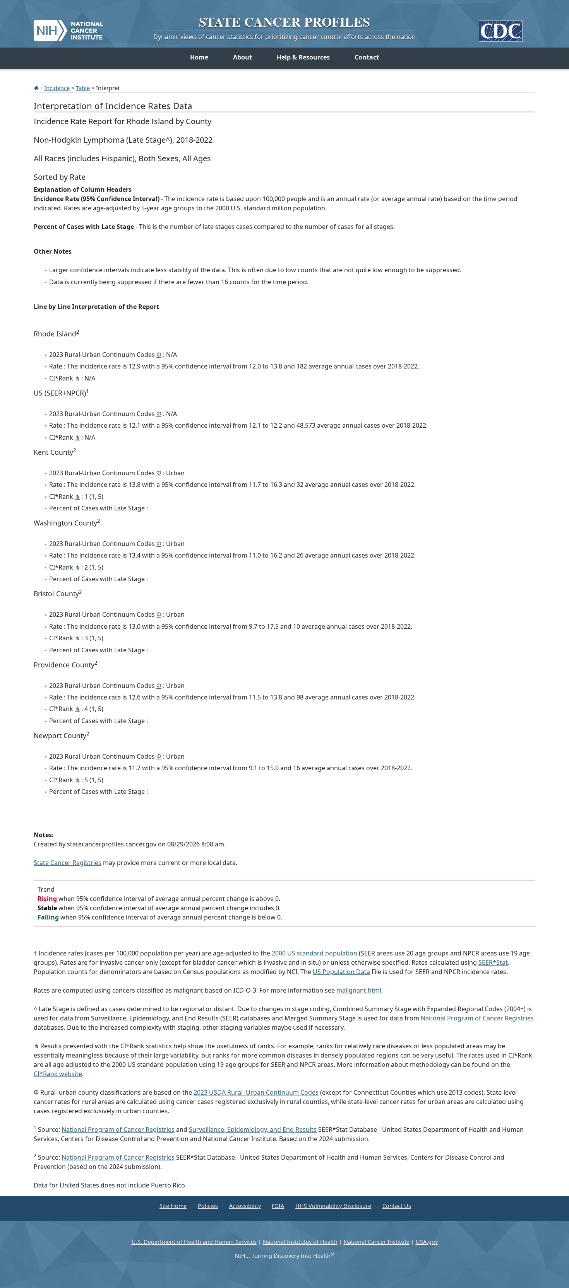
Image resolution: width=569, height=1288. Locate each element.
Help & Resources (303, 57)
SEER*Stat (493, 962)
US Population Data (341, 971)
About (242, 57)
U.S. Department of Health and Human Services (194, 1241)
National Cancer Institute (377, 1241)
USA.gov (427, 1241)
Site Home (173, 1206)
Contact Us (396, 1206)
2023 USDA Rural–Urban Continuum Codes (256, 1092)
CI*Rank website (58, 1074)
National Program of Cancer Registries (477, 1018)
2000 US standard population (314, 953)
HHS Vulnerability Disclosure (333, 1206)
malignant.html (358, 990)
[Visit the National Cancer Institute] (68, 27)
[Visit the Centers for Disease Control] (500, 28)
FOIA (278, 1206)
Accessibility (245, 1206)
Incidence (57, 88)
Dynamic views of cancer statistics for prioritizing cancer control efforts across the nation (284, 36)
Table (83, 88)
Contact (367, 57)
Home (199, 57)
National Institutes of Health (300, 1241)
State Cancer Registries (67, 862)
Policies (208, 1206)
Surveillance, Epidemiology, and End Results (253, 1129)
